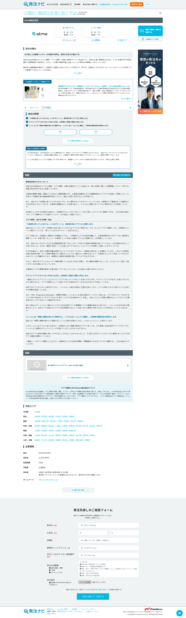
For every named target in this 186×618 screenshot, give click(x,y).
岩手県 (44, 416)
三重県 (58, 426)
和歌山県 (72, 430)
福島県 (71, 416)
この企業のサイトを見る (152, 39)
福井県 (99, 426)
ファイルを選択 (85, 582)
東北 (25, 416)
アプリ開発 (73, 14)
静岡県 (44, 426)
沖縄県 (87, 440)
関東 (25, 421)
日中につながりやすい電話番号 (60, 554)
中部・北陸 (27, 426)
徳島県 (71, 435)
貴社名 (50, 525)
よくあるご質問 (62, 609)
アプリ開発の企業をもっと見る (77, 141)
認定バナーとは (92, 611)
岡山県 (44, 435)
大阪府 (37, 430)
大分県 (44, 440)
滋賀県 (64, 430)
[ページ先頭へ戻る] (179, 613)
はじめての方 (51, 4)
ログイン (149, 4)
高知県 (92, 435)
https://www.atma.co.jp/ (48, 479)
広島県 (37, 435)
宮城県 (64, 416)
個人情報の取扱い (101, 589)
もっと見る (125, 98)
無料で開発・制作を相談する (153, 30)
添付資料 (51, 579)
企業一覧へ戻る (79, 490)
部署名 (50, 540)
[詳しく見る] (150, 82)
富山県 (92, 426)
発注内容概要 (53, 565)
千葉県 (59, 421)
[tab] (34, 108)
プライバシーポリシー (89, 609)
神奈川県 (45, 421)
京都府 (51, 430)
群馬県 (80, 421)
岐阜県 (51, 426)
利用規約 (89, 589)
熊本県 (64, 440)
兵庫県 (44, 430)
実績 (95, 131)
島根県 (64, 435)
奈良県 (58, 430)
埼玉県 (52, 421)
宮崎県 (71, 440)
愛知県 (37, 426)
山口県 (51, 435)
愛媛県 (85, 435)
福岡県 (37, 440)
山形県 (58, 416)
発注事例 (77, 4)
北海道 (25, 411)
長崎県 (58, 440)
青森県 (37, 416)
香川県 (78, 435)
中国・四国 (27, 435)
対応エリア (123, 40)
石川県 (85, 426)
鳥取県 (58, 435)
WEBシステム (74, 12)
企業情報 (97, 40)
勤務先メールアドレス (56, 547)
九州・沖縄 (27, 440)
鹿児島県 (79, 440)
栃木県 (73, 421)
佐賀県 (51, 440)
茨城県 (66, 421)
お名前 (50, 532)
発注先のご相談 (136, 4)
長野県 (71, 426)
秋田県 (51, 416)
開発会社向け (62, 611)
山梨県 (64, 426)
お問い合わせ (51, 614)
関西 (25, 430)
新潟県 (78, 426)
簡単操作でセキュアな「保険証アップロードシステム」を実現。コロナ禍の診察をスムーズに (94, 86)
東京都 (37, 421)
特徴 (60, 131)
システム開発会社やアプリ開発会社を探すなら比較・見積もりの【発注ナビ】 (45, 12)
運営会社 (50, 609)
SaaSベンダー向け (75, 611)
